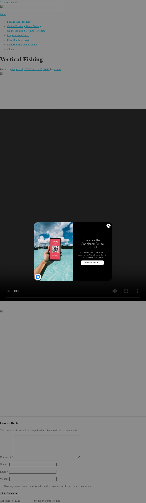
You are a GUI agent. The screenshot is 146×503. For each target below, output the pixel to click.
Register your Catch (18, 35)
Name (4, 464)
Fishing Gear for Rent (19, 21)
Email (4, 471)
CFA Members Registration (22, 44)
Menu (3, 14)
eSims (10, 49)
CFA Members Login (18, 40)
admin (57, 69)
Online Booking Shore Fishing (24, 26)
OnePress (28, 500)
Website (4, 478)
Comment (6, 457)
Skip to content (8, 2)
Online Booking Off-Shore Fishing (26, 30)
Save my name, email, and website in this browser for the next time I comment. (48, 486)
